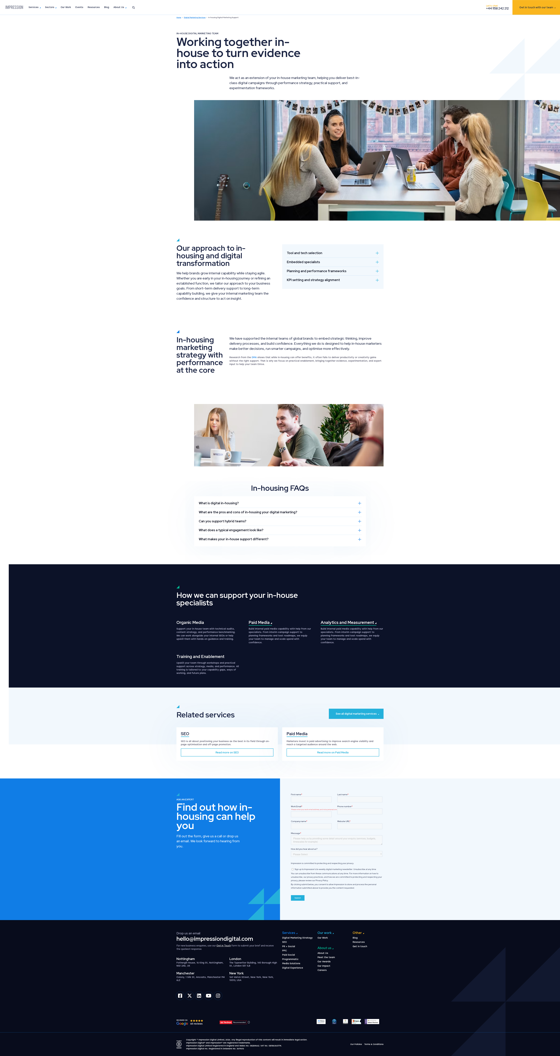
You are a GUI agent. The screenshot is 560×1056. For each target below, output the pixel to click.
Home (178, 18)
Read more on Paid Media (333, 752)
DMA (254, 357)
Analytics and (348, 622)
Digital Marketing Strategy (297, 938)
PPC (284, 950)
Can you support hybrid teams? (222, 521)
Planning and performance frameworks (316, 271)
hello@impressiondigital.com (214, 939)
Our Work (66, 7)
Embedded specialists (303, 262)
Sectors (49, 7)
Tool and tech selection (304, 253)
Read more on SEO (227, 752)
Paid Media (297, 733)
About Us (118, 7)
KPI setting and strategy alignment (313, 280)
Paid (260, 622)
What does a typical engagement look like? (231, 530)
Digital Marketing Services (194, 18)
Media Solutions (291, 963)
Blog (106, 7)
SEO (185, 733)
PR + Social (288, 946)
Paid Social (288, 955)
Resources (94, 7)
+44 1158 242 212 (497, 8)
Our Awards (324, 961)
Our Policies (356, 1044)
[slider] (196, 1020)
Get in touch (536, 7)
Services (33, 7)
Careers (322, 970)
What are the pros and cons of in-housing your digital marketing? (248, 512)
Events (79, 7)
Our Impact (323, 966)
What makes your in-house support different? (233, 539)
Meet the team (326, 957)
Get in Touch (223, 945)
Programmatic (290, 959)
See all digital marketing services (356, 713)
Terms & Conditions (374, 1044)
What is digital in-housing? (219, 503)
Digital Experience (292, 968)
